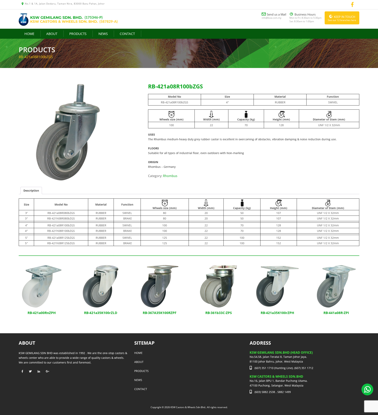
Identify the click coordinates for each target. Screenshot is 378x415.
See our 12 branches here (342, 18)
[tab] (31, 190)
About (51, 33)
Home (29, 33)
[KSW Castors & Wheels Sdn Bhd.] (68, 19)
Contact (127, 33)
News (103, 33)
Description (31, 190)
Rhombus (170, 176)
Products (77, 33)
